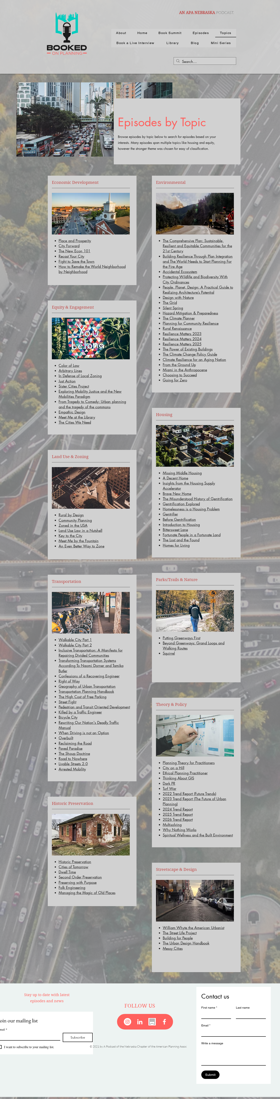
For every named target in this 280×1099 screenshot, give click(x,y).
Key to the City (70, 535)
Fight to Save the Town (76, 261)
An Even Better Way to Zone (81, 546)
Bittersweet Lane (175, 529)
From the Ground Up (179, 364)
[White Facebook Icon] (164, 1021)
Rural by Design (71, 514)
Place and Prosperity (75, 240)
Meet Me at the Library (77, 417)
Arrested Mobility (72, 769)
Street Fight (67, 701)
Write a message (212, 1043)
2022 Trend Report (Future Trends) (189, 793)
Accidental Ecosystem (180, 271)
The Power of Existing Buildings (188, 349)
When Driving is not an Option (84, 732)
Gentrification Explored (181, 503)
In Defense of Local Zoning (80, 375)
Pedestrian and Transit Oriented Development (94, 706)
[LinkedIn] (139, 1021)
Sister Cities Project (74, 386)
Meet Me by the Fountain (79, 540)
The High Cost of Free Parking (82, 696)
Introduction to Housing (181, 524)
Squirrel (169, 653)
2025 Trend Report (178, 814)
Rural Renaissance (177, 328)
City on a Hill (173, 767)
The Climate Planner (179, 318)
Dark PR (169, 783)
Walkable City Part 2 (75, 645)
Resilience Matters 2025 (182, 343)
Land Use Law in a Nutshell (80, 530)
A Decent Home (175, 478)
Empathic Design (72, 412)
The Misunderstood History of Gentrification (198, 498)
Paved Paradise (70, 748)
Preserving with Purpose (78, 882)
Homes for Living (176, 545)
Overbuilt (66, 737)
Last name (243, 1007)
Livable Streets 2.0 (73, 763)
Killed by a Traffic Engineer (80, 712)
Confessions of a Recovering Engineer (89, 676)
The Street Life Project (180, 932)
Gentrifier (170, 514)
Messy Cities (173, 948)
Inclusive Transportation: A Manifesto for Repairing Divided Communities (91, 653)
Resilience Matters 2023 (182, 333)
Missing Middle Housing (182, 472)
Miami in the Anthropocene (185, 369)
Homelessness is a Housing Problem (191, 508)
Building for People (178, 937)
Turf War (169, 788)
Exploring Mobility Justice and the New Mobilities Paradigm (90, 394)
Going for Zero (175, 380)
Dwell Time (67, 871)
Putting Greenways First (181, 637)
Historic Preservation (75, 861)
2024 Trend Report (178, 809)
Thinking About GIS (178, 778)
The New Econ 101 (74, 250)
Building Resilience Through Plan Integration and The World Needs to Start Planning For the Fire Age (198, 261)
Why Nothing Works (179, 829)
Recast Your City (71, 256)
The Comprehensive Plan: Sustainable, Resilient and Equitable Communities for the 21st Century (197, 245)
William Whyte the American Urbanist (193, 927)
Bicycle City (68, 717)
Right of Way (69, 681)
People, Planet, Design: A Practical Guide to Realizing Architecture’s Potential (198, 290)
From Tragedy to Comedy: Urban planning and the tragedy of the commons (92, 404)
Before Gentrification (179, 519)
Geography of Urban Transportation (87, 686)
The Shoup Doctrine (74, 753)
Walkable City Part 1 (75, 639)
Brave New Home (177, 493)
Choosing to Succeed (180, 374)
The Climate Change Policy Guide (190, 354)
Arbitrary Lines (70, 370)
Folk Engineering (72, 887)
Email (205, 1025)
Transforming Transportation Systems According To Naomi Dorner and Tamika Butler (91, 665)
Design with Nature (178, 297)
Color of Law (69, 365)
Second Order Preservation (80, 877)
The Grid (170, 302)
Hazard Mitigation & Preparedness (190, 313)
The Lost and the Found (181, 539)
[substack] (152, 1021)
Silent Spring (173, 307)
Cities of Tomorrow (73, 866)
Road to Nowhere (73, 758)
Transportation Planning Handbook (86, 691)
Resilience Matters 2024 (182, 338)
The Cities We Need (75, 422)
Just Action (67, 381)
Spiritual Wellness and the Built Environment (198, 835)
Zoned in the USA (73, 525)
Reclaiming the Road (75, 743)
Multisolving (172, 824)
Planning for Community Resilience (191, 323)
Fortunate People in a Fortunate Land (192, 534)
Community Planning (75, 520)
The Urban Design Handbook (186, 943)
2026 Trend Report (178, 819)
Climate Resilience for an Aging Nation (194, 359)
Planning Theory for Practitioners (189, 762)
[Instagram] (127, 1021)
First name (209, 1007)
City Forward (69, 245)
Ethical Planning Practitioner (185, 772)
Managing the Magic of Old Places (87, 892)
